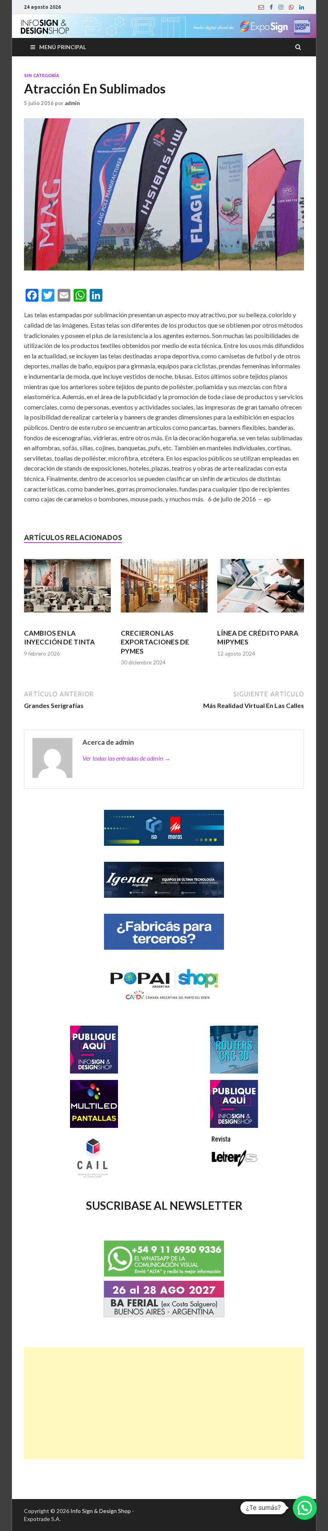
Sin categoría (41, 75)
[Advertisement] (164, 1403)
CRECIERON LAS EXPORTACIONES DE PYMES (155, 642)
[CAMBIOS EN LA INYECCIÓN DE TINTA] (67, 589)
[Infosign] (261, 7)
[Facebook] (271, 7)
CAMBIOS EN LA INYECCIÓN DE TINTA (59, 637)
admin (72, 103)
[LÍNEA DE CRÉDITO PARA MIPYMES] (260, 589)
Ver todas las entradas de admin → (126, 758)
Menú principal (62, 47)
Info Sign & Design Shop (100, 1510)
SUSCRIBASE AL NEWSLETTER (164, 1205)
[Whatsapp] (291, 7)
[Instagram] (280, 7)
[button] (305, 1508)
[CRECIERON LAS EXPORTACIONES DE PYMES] (164, 589)
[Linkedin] (301, 7)
